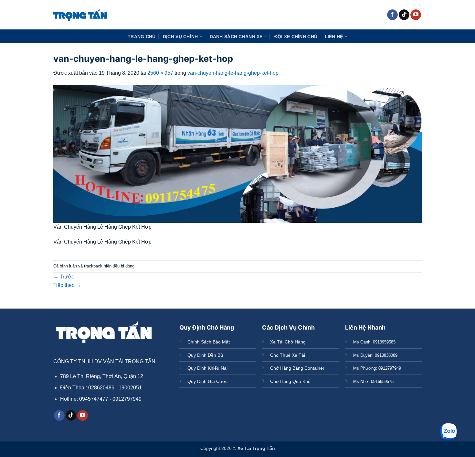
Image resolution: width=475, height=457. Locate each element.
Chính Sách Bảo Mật (208, 341)
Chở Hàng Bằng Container (297, 368)
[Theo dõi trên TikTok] (404, 14)
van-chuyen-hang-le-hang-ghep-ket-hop (233, 73)
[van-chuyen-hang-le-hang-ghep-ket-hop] (237, 153)
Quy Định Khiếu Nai (207, 368)
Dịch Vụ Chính (180, 36)
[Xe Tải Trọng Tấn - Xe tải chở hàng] (80, 15)
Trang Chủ (142, 36)
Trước (63, 276)
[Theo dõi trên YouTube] (415, 14)
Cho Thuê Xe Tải (287, 355)
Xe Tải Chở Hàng (288, 341)
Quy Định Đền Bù (205, 355)
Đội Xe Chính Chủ (296, 36)
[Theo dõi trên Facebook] (392, 14)
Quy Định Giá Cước (207, 381)
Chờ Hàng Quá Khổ (290, 381)
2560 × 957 (160, 73)
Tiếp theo (67, 285)
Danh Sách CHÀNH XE (236, 36)
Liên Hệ (334, 36)
